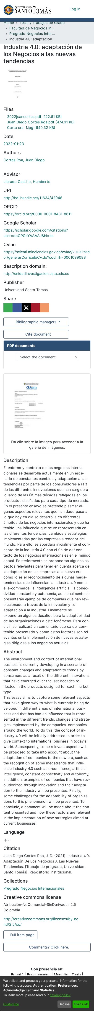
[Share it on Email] (44, 307)
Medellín (61, 974)
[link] (32, 116)
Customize (11, 1004)
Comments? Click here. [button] (48, 947)
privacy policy (60, 995)
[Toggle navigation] (87, 9)
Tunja (76, 974)
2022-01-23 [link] (13, 143)
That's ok (81, 1004)
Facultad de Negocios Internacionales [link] (32, 28)
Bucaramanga (38, 974)
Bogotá (17, 974)
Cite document (37, 334)
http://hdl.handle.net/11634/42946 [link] (32, 197)
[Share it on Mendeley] (35, 307)
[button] (27, 9)
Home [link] (9, 22)
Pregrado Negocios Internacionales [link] (32, 33)
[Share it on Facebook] (17, 307)
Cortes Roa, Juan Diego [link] (24, 160)
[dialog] (47, 993)
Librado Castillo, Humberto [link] (26, 181)
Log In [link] (75, 9)
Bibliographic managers (36, 322)
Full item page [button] (22, 935)
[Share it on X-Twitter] (26, 307)
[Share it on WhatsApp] (8, 307)
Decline (64, 1004)
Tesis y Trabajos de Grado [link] (42, 22)
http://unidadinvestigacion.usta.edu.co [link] (36, 273)
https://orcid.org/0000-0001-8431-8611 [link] (37, 214)
